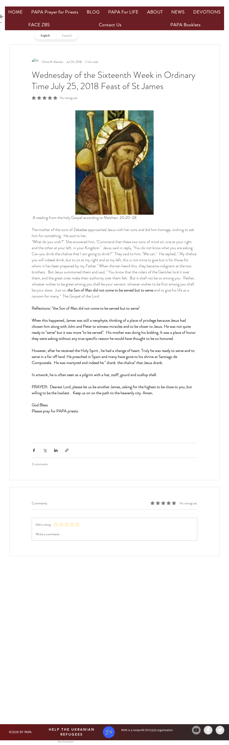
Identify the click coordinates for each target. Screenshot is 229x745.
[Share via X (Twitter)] (45, 450)
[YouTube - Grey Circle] (196, 730)
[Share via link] (67, 450)
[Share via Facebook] (34, 450)
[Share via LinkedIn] (56, 450)
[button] (55, 11)
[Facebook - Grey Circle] (208, 730)
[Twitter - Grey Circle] (220, 730)
